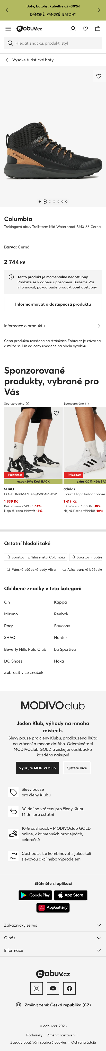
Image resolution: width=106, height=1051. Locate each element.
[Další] (99, 10)
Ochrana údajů (83, 1042)
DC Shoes (13, 661)
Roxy (8, 625)
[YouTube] (53, 988)
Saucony (62, 625)
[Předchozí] (7, 10)
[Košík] (98, 29)
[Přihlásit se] (73, 29)
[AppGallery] (53, 908)
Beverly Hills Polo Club (25, 649)
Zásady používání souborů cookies (38, 1042)
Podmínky (34, 1035)
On (7, 602)
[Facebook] (69, 988)
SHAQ (9, 637)
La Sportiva (65, 649)
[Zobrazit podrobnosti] (99, 325)
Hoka (59, 661)
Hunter (60, 637)
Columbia (18, 219)
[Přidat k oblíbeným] (99, 76)
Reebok (61, 613)
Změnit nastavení (61, 1035)
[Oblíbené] (85, 29)
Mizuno (11, 613)
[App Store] (70, 895)
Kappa (60, 602)
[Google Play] (35, 895)
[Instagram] (36, 988)
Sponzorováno (14, 403)
